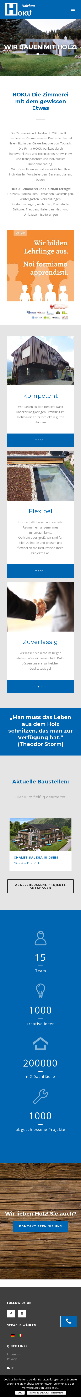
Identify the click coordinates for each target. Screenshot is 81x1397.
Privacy (12, 1359)
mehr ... (40, 440)
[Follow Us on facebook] (11, 1314)
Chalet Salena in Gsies (36, 857)
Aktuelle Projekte (27, 862)
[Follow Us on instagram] (22, 1314)
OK (20, 1392)
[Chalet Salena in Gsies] (48, 834)
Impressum (14, 1354)
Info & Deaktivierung (46, 1392)
